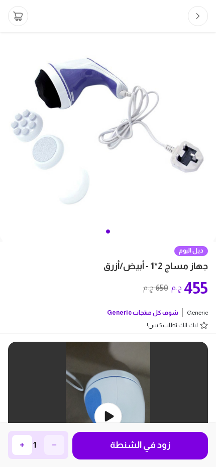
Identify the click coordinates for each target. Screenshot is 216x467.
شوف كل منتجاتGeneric (142, 312)
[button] (108, 231)
